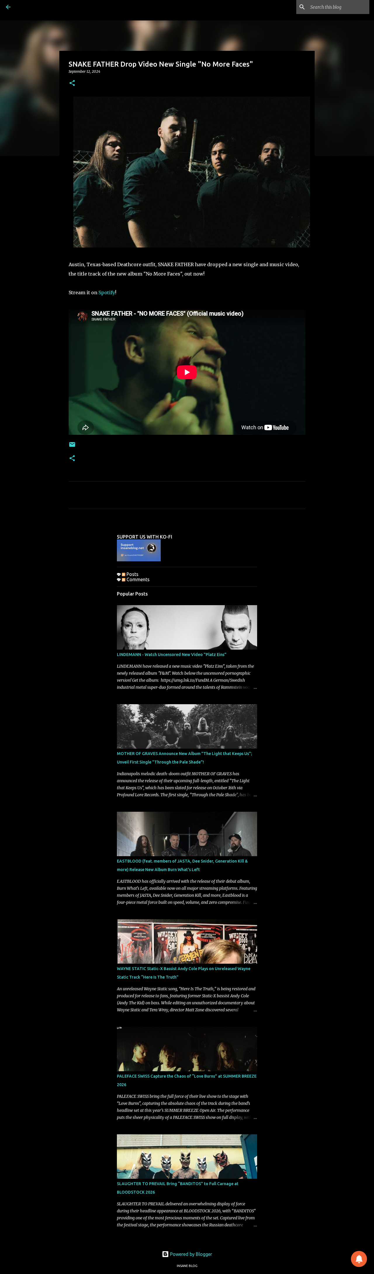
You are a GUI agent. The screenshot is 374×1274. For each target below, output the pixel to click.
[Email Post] (72, 447)
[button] (72, 83)
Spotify (106, 292)
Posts (131, 574)
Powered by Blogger (190, 1254)
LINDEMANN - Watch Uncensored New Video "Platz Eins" (171, 654)
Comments (137, 579)
